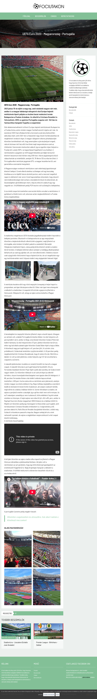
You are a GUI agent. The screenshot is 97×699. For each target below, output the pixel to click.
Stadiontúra (72, 129)
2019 (70, 126)
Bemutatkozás (67, 16)
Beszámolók (40, 16)
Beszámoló (72, 123)
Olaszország (72, 141)
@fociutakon (86, 677)
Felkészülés (72, 144)
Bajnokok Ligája (73, 132)
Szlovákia (72, 147)
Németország (73, 138)
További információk (49, 694)
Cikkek (54, 16)
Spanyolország (73, 135)
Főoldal (26, 16)
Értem (57, 694)
